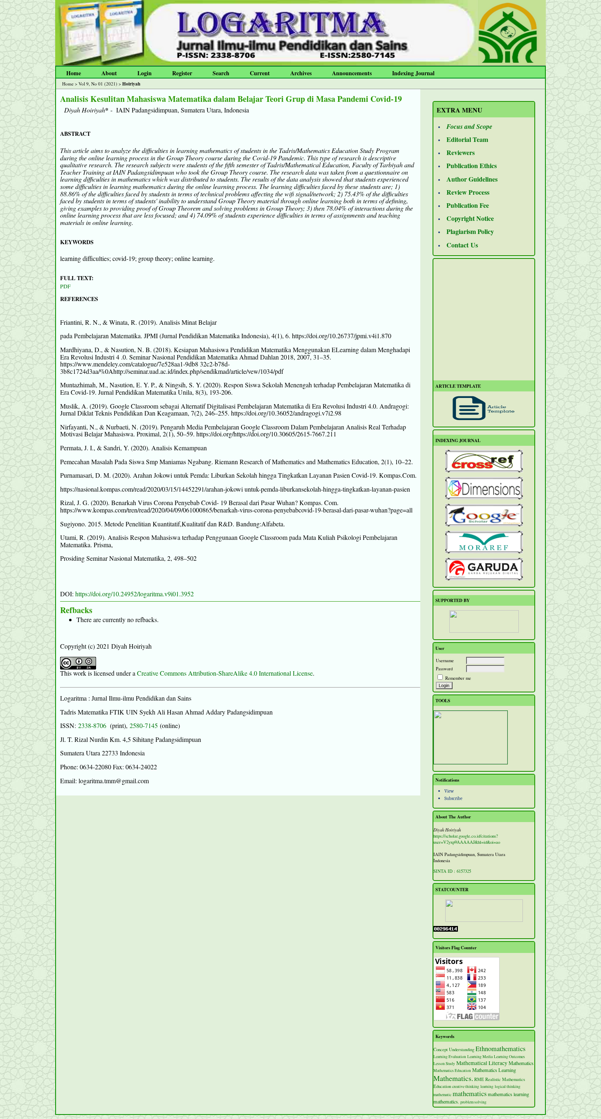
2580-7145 (144, 725)
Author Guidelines (472, 179)
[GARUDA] (483, 569)
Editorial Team (467, 139)
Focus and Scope (469, 126)
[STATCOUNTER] (483, 910)
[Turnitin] (470, 762)
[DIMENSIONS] (483, 488)
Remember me (458, 678)
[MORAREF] (483, 542)
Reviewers (460, 152)
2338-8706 (92, 725)
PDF (65, 286)
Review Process (467, 192)
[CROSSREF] (483, 461)
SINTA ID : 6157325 (452, 871)
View (449, 791)
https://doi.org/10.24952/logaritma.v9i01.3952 (134, 593)
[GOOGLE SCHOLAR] (483, 515)
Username (445, 660)
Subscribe (453, 798)
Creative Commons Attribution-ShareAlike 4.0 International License (225, 673)
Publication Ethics (471, 165)
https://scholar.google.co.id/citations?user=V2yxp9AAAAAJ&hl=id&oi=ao (466, 839)
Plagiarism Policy (470, 231)
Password (444, 668)
